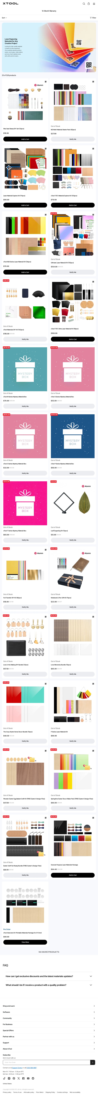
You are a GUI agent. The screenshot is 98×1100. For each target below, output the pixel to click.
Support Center (17, 1068)
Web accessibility (75, 1092)
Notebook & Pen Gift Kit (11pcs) (61, 598)
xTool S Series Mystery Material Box (62, 397)
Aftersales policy (29, 1092)
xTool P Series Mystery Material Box (62, 464)
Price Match (40, 1092)
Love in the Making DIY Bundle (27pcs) (15, 665)
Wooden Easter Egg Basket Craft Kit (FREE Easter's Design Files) (24, 799)
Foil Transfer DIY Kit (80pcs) (12, 598)
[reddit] (33, 1078)
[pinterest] (13, 1078)
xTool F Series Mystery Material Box (14, 531)
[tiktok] (4, 1078)
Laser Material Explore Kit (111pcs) (14, 196)
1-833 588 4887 (31, 1068)
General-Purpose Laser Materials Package (64, 865)
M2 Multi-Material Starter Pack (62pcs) (63, 130)
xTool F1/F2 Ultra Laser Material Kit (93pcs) (65, 329)
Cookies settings (62, 1092)
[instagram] (9, 1078)
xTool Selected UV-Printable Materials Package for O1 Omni (22, 933)
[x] (18, 1078)
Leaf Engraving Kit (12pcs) (59, 531)
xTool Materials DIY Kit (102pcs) (13, 330)
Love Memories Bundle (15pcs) (61, 665)
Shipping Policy (50, 1092)
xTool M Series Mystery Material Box (15, 397)
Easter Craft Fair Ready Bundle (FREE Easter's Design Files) (22, 866)
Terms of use (17, 1092)
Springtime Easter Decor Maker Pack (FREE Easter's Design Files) (72, 799)
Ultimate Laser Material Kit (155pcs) (62, 263)
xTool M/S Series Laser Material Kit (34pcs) (17, 262)
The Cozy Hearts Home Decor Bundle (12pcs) (18, 732)
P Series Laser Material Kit (59, 732)
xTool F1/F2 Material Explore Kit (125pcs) (64, 196)
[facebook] (23, 1078)
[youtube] (28, 1078)
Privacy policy (7, 1092)
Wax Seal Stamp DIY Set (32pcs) (13, 129)
